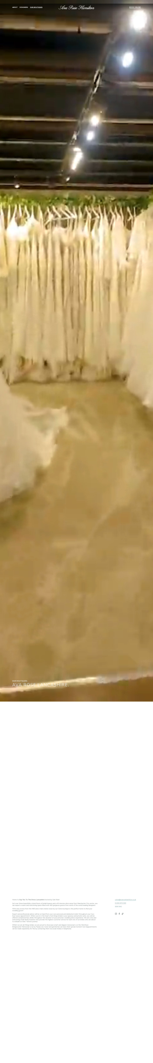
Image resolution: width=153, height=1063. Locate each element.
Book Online (135, 7)
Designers (24, 7)
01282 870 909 (120, 903)
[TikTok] (123, 914)
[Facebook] (119, 914)
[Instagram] (116, 914)
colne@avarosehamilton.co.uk (125, 900)
